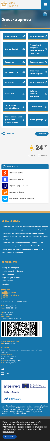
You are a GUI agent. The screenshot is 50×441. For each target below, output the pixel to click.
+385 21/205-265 (11, 343)
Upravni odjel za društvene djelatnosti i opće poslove (22, 233)
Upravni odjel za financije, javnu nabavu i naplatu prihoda (24, 230)
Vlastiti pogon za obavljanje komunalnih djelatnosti (22, 249)
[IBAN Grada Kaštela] (25, 329)
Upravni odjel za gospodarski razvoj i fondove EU (20, 246)
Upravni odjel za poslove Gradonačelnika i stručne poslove (24, 227)
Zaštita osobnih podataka (12, 271)
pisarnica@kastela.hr (15, 361)
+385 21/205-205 (11, 306)
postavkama (8, 431)
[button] (44, 14)
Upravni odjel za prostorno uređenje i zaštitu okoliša (22, 243)
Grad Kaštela (5, 26)
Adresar (8, 373)
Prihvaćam (9, 436)
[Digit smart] (25, 392)
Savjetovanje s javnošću (10, 278)
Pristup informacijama (10, 268)
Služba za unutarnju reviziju (12, 252)
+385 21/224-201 (11, 308)
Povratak (42, 133)
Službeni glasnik (7, 274)
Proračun (5, 284)
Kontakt (7, 369)
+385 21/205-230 (11, 363)
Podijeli (10, 133)
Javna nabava (7, 281)
